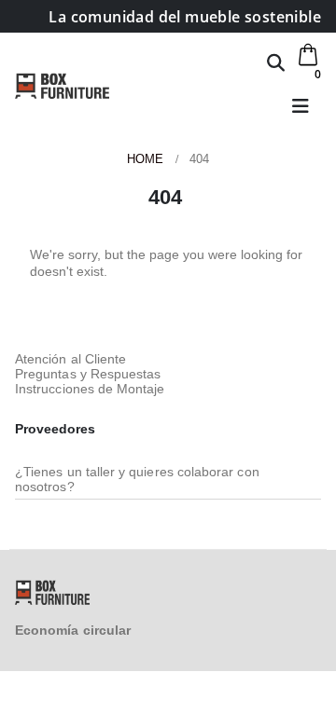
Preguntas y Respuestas (88, 373)
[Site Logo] (62, 86)
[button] (276, 62)
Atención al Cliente (70, 358)
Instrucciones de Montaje (90, 388)
